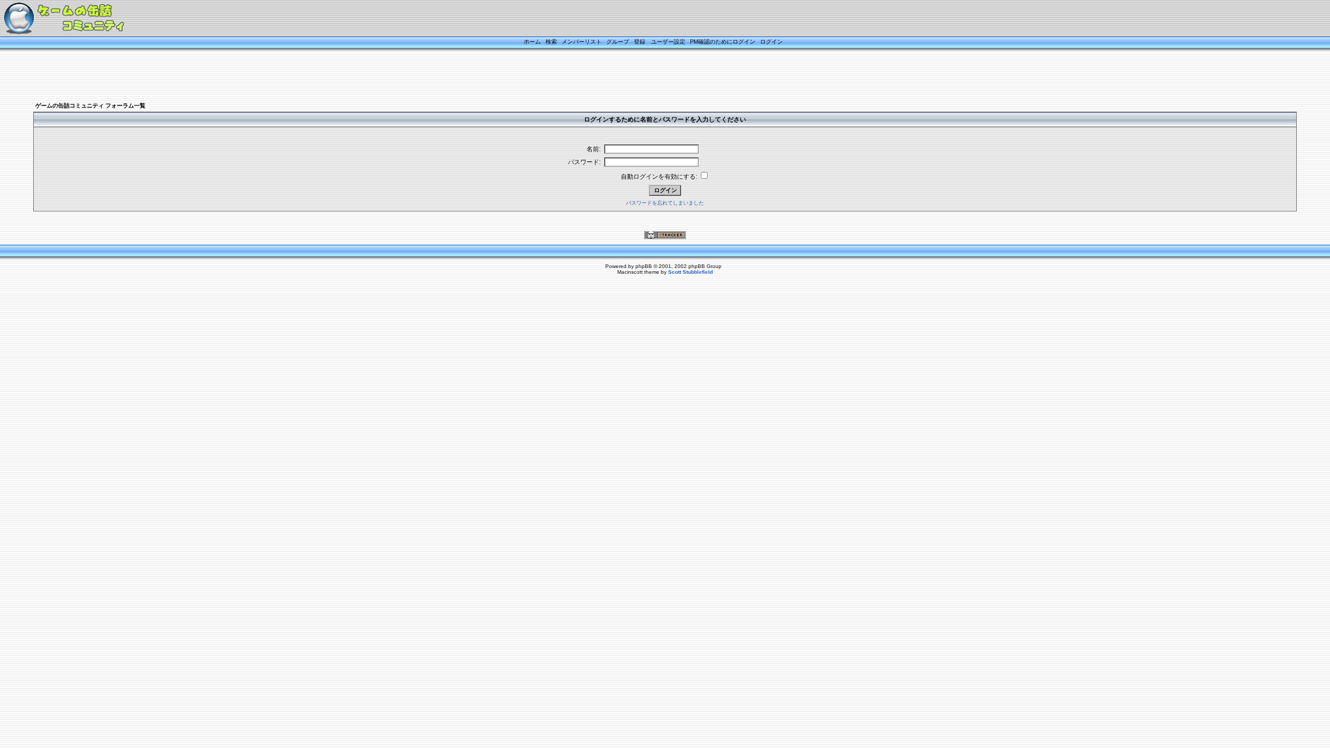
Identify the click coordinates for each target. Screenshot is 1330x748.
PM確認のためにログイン (722, 41)
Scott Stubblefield (690, 272)
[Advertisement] (652, 76)
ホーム (532, 41)
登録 (639, 41)
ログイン (771, 41)
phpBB (643, 266)
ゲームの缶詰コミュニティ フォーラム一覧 (90, 105)
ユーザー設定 (668, 41)
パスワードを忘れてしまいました (665, 203)
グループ (617, 41)
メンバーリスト (582, 41)
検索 (551, 41)
